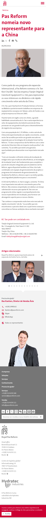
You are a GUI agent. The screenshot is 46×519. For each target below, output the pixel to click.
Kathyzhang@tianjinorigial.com (18, 236)
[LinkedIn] (3, 40)
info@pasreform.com (10, 405)
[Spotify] (29, 411)
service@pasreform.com (11, 396)
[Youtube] (24, 411)
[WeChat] (20, 411)
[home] (5, 3)
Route (4, 455)
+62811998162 (11, 306)
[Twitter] (6, 41)
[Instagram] (16, 411)
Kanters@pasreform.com (14, 310)
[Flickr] (33, 411)
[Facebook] (10, 40)
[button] (42, 4)
